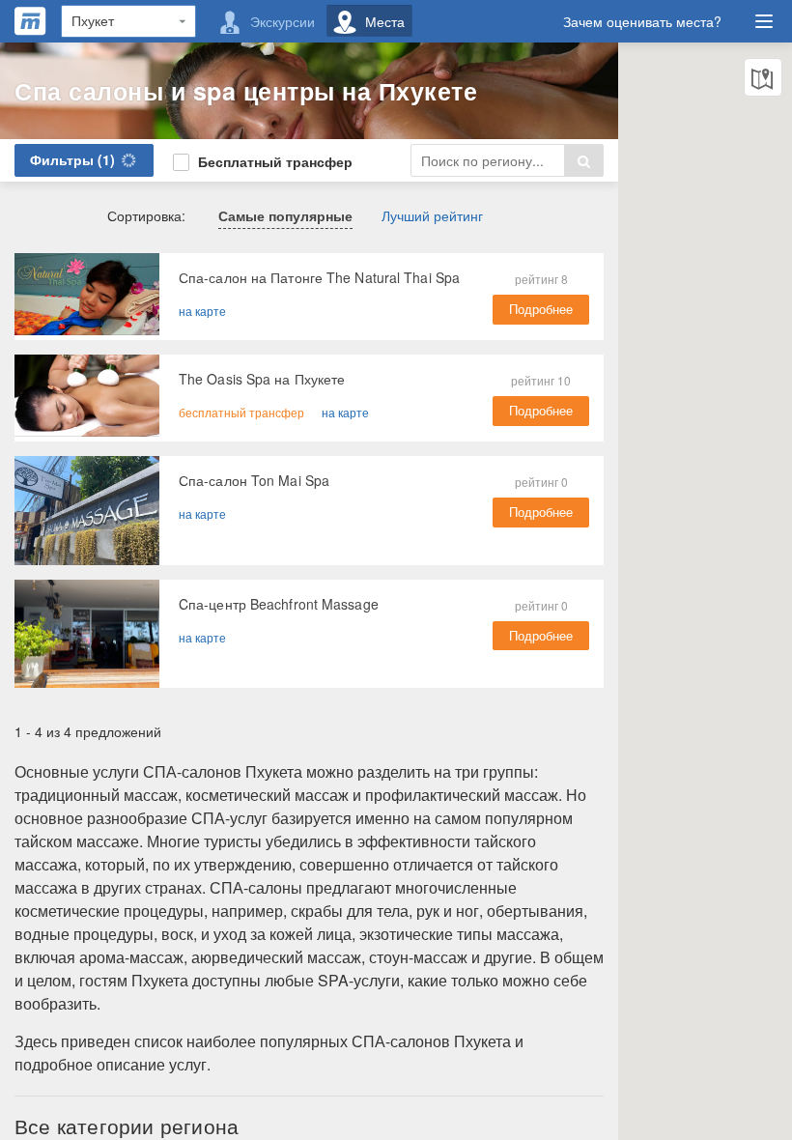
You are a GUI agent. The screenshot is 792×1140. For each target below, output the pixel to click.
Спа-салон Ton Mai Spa (254, 480)
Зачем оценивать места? (642, 21)
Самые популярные (285, 215)
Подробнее (541, 308)
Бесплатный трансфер (273, 161)
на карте (202, 310)
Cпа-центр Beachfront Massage (279, 603)
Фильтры (72, 159)
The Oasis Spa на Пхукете (262, 378)
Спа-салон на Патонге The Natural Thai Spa (319, 277)
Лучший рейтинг (432, 215)
